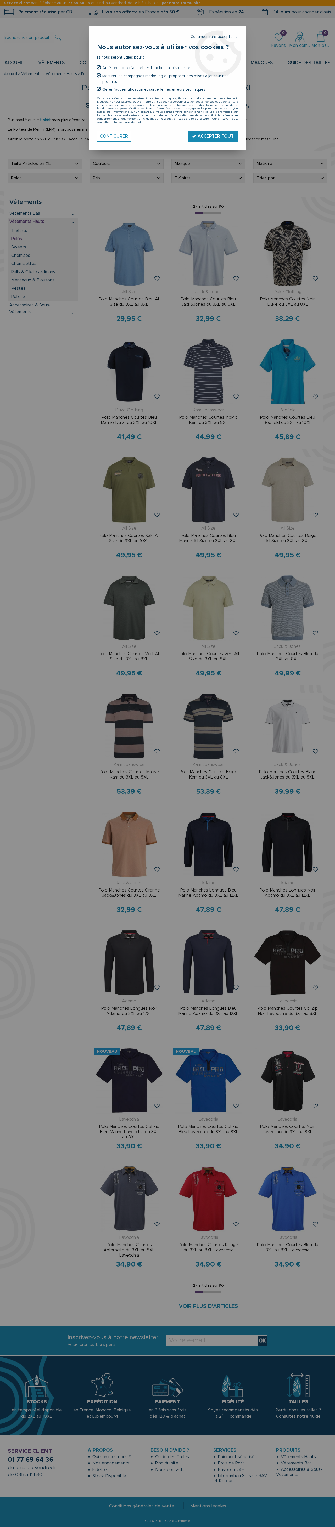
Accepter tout (215, 136)
